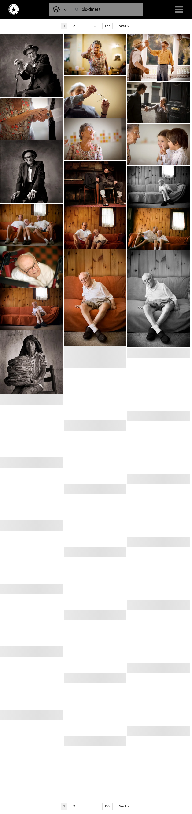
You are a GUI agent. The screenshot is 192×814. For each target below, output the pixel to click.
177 (107, 26)
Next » (123, 26)
